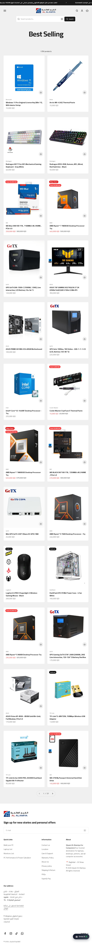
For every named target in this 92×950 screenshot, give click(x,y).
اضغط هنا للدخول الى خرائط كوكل (14, 907)
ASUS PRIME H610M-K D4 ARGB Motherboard (24, 349)
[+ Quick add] (41, 92)
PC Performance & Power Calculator (17, 857)
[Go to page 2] (52, 793)
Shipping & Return (48, 870)
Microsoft (9, 99)
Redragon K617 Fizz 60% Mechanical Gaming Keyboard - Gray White (23, 165)
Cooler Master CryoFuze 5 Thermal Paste (66, 410)
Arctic (51, 99)
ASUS (51, 284)
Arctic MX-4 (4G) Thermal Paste (62, 102)
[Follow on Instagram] (10, 933)
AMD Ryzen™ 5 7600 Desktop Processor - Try (67, 534)
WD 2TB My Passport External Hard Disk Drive (66, 779)
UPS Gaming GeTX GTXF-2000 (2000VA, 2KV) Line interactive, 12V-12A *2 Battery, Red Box (68, 656)
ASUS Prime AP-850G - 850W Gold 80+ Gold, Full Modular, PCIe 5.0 (23, 718)
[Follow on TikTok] (16, 933)
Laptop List (8, 849)
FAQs (44, 874)
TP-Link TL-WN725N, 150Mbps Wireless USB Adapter (67, 718)
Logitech (8, 590)
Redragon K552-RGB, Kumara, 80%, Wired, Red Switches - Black (66, 165)
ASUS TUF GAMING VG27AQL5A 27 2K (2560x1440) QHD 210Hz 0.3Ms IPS (64, 289)
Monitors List (9, 853)
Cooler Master (54, 408)
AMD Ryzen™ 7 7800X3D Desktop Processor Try (67, 227)
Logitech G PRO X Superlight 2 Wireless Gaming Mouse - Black (21, 594)
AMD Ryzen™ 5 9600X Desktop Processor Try (23, 654)
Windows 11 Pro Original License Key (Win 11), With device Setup (24, 104)
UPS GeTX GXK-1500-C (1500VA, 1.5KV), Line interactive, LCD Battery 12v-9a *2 (23, 289)
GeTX (7, 284)
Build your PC (8, 845)
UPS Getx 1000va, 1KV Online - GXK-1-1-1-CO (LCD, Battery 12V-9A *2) (68, 350)
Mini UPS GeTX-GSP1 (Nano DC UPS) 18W (22, 534)
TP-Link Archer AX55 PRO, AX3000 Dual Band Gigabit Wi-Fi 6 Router (24, 779)
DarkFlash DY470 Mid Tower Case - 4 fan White (66, 594)
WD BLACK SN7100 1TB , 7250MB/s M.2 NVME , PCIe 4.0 (68, 474)
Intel (7, 408)
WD (7, 223)
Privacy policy (47, 866)
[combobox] (38, 19)
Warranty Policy (48, 857)
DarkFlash (52, 590)
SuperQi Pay (46, 878)
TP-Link (52, 713)
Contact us (46, 845)
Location (45, 849)
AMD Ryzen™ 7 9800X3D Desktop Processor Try (23, 474)
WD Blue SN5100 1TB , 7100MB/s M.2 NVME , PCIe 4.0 (23, 227)
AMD (51, 223)
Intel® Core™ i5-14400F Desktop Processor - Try (23, 412)
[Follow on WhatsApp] (22, 933)
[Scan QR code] (62, 19)
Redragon (9, 161)
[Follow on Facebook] (5, 933)
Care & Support (47, 853)
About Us (45, 861)
